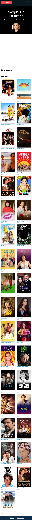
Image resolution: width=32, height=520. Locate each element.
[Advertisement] (16, 51)
